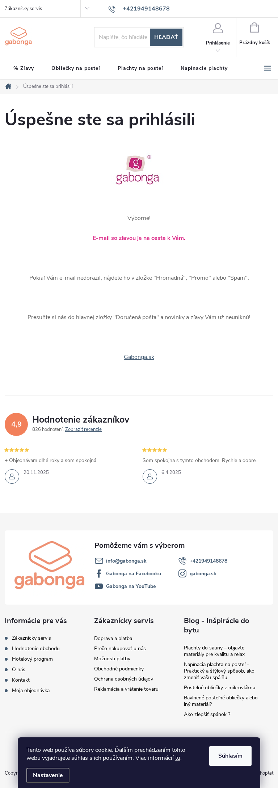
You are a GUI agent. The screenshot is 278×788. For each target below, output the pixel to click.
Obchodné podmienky (119, 668)
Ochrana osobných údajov (123, 678)
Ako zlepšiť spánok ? (207, 714)
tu (177, 758)
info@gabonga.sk (126, 561)
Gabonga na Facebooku (133, 573)
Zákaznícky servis (23, 8)
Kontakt (21, 680)
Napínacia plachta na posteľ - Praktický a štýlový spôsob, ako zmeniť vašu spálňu (219, 671)
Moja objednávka (31, 690)
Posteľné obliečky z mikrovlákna (219, 687)
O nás (18, 669)
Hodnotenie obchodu (36, 648)
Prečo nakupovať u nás (120, 648)
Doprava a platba (113, 638)
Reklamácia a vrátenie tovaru (126, 689)
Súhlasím (230, 756)
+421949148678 (208, 561)
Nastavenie (48, 775)
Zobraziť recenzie (83, 429)
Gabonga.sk (139, 357)
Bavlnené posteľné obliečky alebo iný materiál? (221, 701)
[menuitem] (24, 68)
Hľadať (166, 37)
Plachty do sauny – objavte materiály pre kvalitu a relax (214, 651)
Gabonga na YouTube (131, 586)
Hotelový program (32, 659)
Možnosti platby (112, 658)
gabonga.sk (203, 573)
